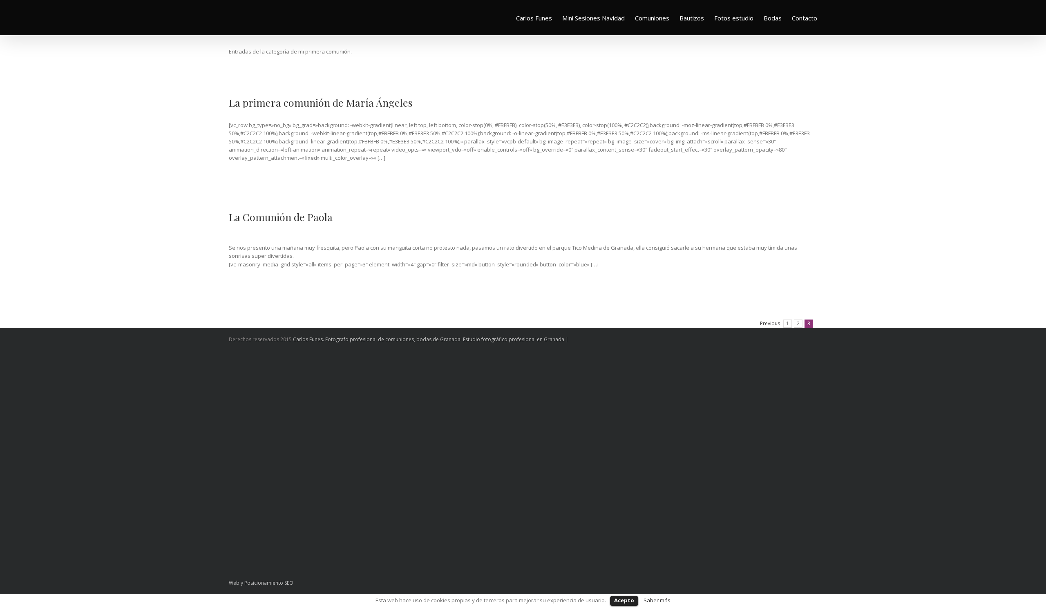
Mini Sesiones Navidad (593, 18)
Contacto (804, 18)
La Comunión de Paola (281, 217)
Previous (770, 323)
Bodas (773, 18)
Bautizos (691, 18)
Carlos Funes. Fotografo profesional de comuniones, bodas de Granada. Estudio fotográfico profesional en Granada (428, 339)
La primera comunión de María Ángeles (321, 102)
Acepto (624, 600)
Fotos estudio (733, 18)
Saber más (657, 600)
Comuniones (652, 18)
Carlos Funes (534, 18)
